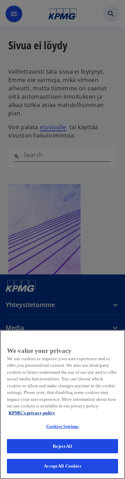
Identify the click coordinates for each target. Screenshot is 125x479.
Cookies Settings (62, 426)
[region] (62, 404)
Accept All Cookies (62, 466)
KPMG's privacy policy (32, 412)
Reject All (62, 446)
